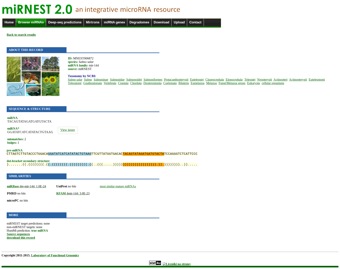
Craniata (123, 83)
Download (161, 22)
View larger (67, 130)
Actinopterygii (298, 79)
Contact (195, 22)
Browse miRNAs (31, 22)
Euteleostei (197, 79)
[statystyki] (155, 264)
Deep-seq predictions (64, 22)
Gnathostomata (92, 83)
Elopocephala (234, 79)
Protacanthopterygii (176, 79)
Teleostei (249, 79)
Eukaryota (253, 83)
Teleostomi (74, 83)
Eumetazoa (197, 83)
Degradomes (139, 22)
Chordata (136, 83)
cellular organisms (273, 83)
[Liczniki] (177, 264)
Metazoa (211, 83)
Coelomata (170, 83)
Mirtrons (92, 22)
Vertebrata (110, 83)
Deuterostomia (152, 83)
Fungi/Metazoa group (232, 83)
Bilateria (183, 83)
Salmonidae (117, 79)
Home (9, 22)
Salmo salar (75, 79)
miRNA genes (114, 22)
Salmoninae (101, 79)
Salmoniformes (153, 79)
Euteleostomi (317, 79)
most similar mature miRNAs (118, 186)
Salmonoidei (134, 79)
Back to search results (21, 34)
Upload (179, 22)
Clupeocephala (214, 79)
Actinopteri (280, 79)
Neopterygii (264, 79)
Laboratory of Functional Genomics (55, 255)
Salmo (88, 79)
